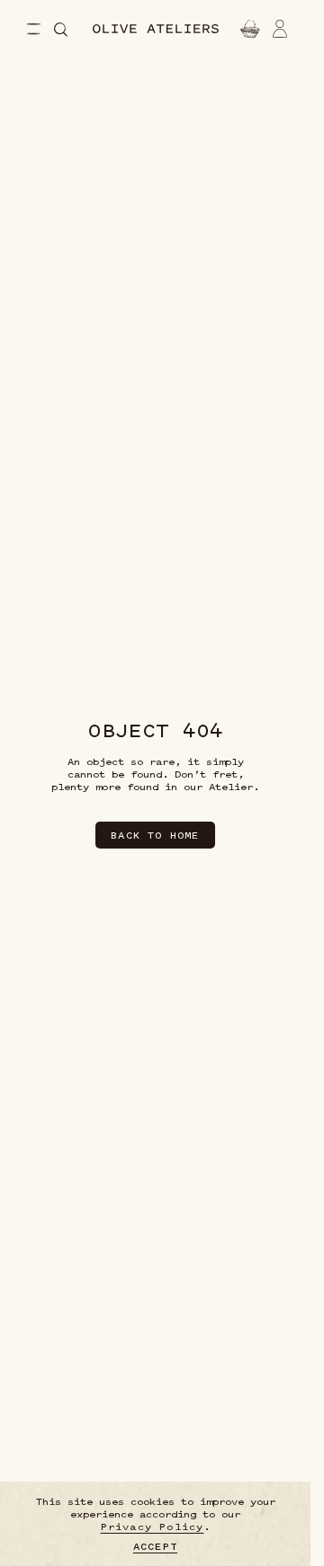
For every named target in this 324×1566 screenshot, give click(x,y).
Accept (155, 1546)
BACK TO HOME (155, 835)
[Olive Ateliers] (156, 28)
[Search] (61, 30)
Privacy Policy (152, 1526)
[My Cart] (248, 29)
